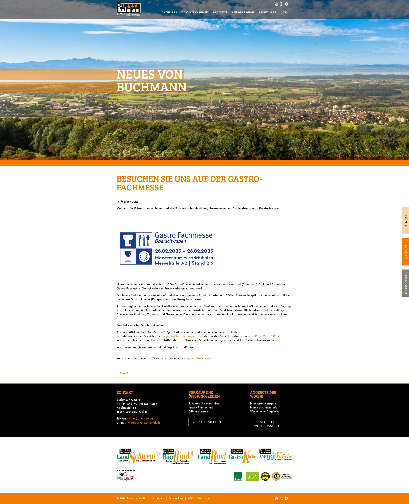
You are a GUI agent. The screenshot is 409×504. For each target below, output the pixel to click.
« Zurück (122, 373)
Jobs (284, 12)
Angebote (406, 252)
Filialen (406, 221)
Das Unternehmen (194, 12)
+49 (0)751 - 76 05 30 (267, 336)
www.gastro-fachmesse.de (198, 358)
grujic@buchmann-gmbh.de (184, 336)
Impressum (158, 498)
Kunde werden (406, 283)
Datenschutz (176, 498)
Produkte (220, 12)
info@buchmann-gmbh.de (143, 423)
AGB (190, 498)
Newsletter (204, 498)
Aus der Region (243, 12)
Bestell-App (267, 12)
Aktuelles (169, 12)
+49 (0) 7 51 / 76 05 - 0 (142, 418)
